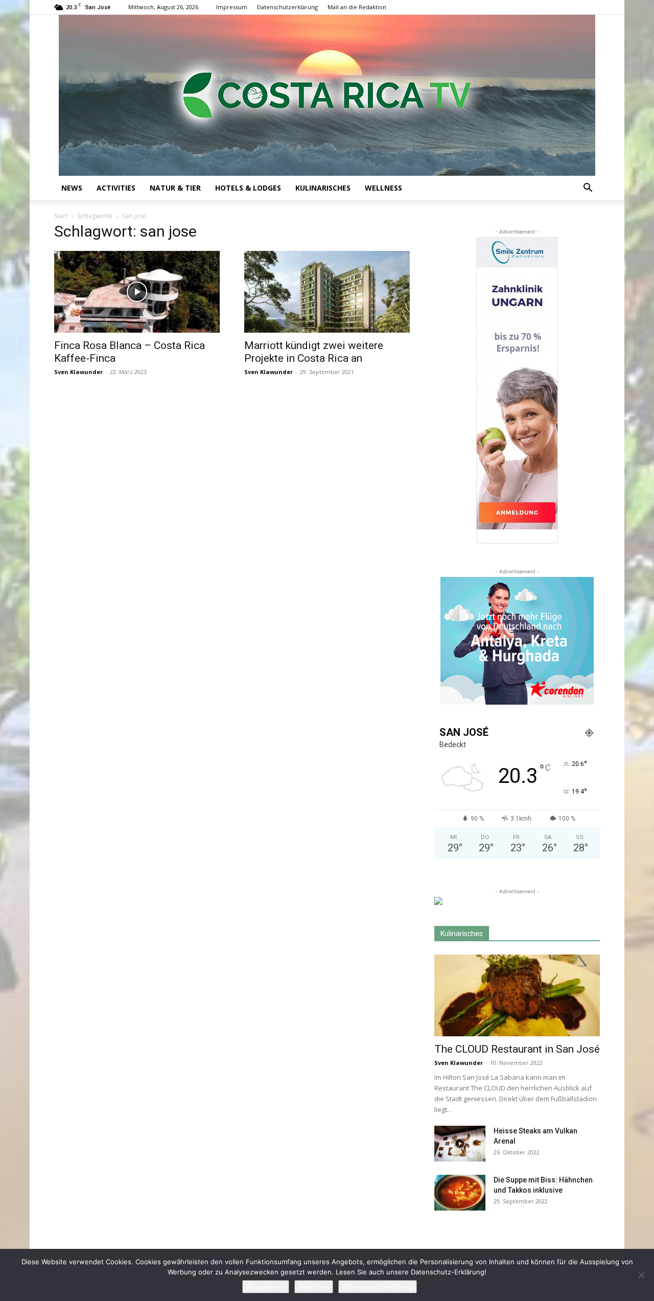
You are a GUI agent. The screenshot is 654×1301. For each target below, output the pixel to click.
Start (60, 216)
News (71, 188)
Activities (116, 188)
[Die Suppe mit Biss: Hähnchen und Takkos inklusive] (459, 1193)
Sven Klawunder (78, 372)
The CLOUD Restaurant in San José (517, 1049)
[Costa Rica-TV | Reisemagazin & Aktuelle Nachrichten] (327, 95)
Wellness (383, 188)
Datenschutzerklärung (287, 7)
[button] (587, 189)
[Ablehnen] (641, 1275)
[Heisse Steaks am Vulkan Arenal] (459, 1143)
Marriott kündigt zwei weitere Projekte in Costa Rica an (313, 351)
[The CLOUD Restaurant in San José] (517, 995)
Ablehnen (313, 1287)
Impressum (231, 7)
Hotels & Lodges (248, 188)
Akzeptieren (265, 1287)
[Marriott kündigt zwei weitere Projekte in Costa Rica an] (327, 292)
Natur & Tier (175, 188)
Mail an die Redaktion (357, 7)
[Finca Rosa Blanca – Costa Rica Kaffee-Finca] (137, 292)
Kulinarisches (323, 188)
